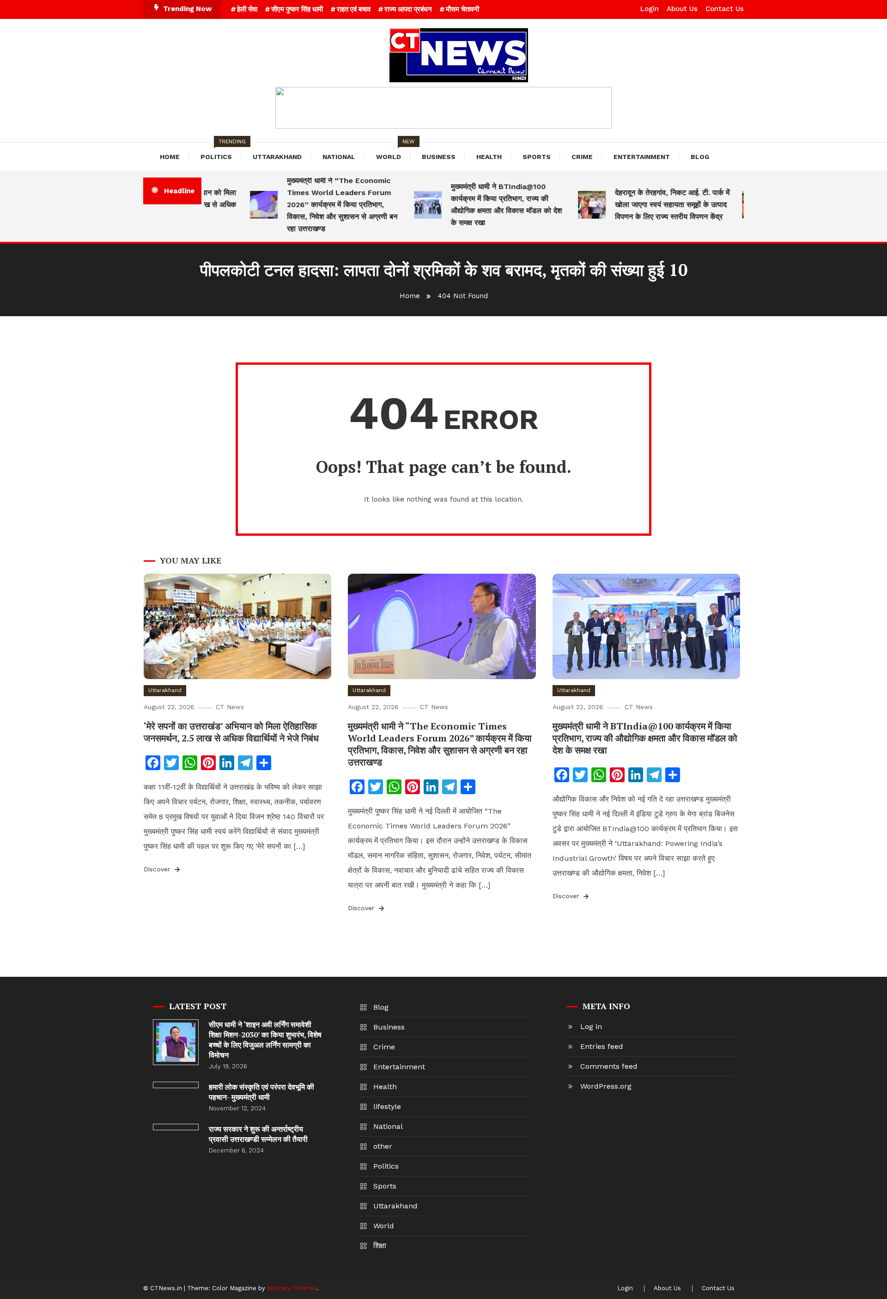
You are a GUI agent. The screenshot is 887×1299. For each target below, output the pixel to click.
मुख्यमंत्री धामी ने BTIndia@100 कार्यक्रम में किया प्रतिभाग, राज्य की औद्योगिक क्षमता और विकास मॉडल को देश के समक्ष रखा (489, 204)
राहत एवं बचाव (354, 9)
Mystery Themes (292, 1288)
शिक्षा (379, 1245)
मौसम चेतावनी (462, 9)
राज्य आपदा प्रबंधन (408, 9)
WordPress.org (606, 1086)
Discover (158, 869)
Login (649, 9)
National (338, 156)
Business (439, 156)
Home (170, 156)
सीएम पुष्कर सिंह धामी (297, 9)
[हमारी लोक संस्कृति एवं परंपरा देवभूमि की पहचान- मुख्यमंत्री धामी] (176, 1085)
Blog (700, 156)
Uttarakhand (277, 156)
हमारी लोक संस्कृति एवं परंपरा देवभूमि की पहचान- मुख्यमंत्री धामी (261, 1092)
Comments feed (609, 1066)
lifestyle (387, 1106)
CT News (230, 707)
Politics (220, 151)
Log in (591, 1026)
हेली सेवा (247, 9)
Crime (582, 156)
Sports (536, 156)
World (393, 151)
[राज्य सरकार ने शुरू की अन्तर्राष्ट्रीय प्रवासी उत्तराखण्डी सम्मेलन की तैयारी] (176, 1127)
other (382, 1146)
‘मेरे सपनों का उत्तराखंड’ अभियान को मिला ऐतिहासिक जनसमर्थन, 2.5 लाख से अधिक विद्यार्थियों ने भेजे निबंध (231, 732)
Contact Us (724, 9)
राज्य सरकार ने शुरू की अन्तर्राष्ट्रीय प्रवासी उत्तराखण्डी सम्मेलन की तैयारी (258, 1134)
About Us (682, 9)
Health (489, 156)
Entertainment (642, 156)
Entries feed (601, 1046)
